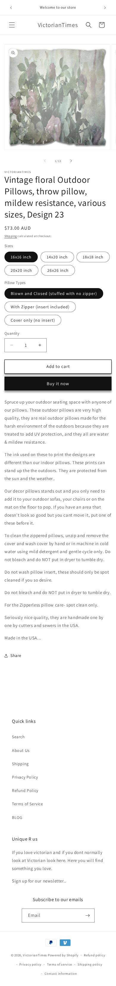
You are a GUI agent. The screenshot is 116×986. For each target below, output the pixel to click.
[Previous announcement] (11, 7)
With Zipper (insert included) (40, 306)
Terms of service (59, 964)
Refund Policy (25, 790)
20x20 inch (21, 270)
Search (18, 736)
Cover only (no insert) (33, 320)
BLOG (17, 817)
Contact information (61, 973)
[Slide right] (71, 160)
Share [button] (15, 655)
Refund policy (94, 955)
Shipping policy (90, 964)
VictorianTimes (35, 955)
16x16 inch (21, 257)
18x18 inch (93, 257)
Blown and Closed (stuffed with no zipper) (54, 293)
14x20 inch (57, 257)
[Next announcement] (105, 7)
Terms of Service (27, 803)
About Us (21, 750)
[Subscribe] (87, 916)
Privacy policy (30, 964)
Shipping (10, 236)
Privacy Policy (25, 777)
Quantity (11, 333)
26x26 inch (58, 270)
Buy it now (58, 383)
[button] (11, 24)
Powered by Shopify (63, 955)
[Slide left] (44, 160)
